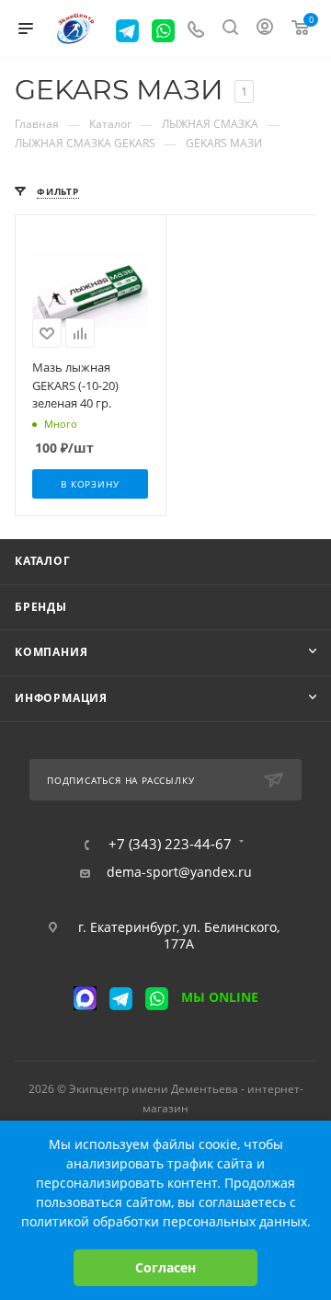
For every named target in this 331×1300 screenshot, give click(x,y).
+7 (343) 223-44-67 (170, 844)
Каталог (43, 561)
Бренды (41, 607)
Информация (61, 698)
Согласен (165, 1267)
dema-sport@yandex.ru (179, 872)
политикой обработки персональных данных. (166, 1221)
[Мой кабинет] (265, 29)
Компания (51, 652)
